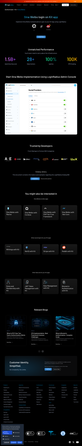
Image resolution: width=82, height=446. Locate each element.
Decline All (6, 442)
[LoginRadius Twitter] (73, 442)
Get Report (55, 1)
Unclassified (6, 439)
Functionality (17, 436)
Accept (19, 442)
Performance (17, 432)
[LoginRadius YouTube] (77, 442)
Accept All (13, 442)
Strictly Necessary (6, 432)
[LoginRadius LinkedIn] (70, 442)
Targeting (6, 436)
